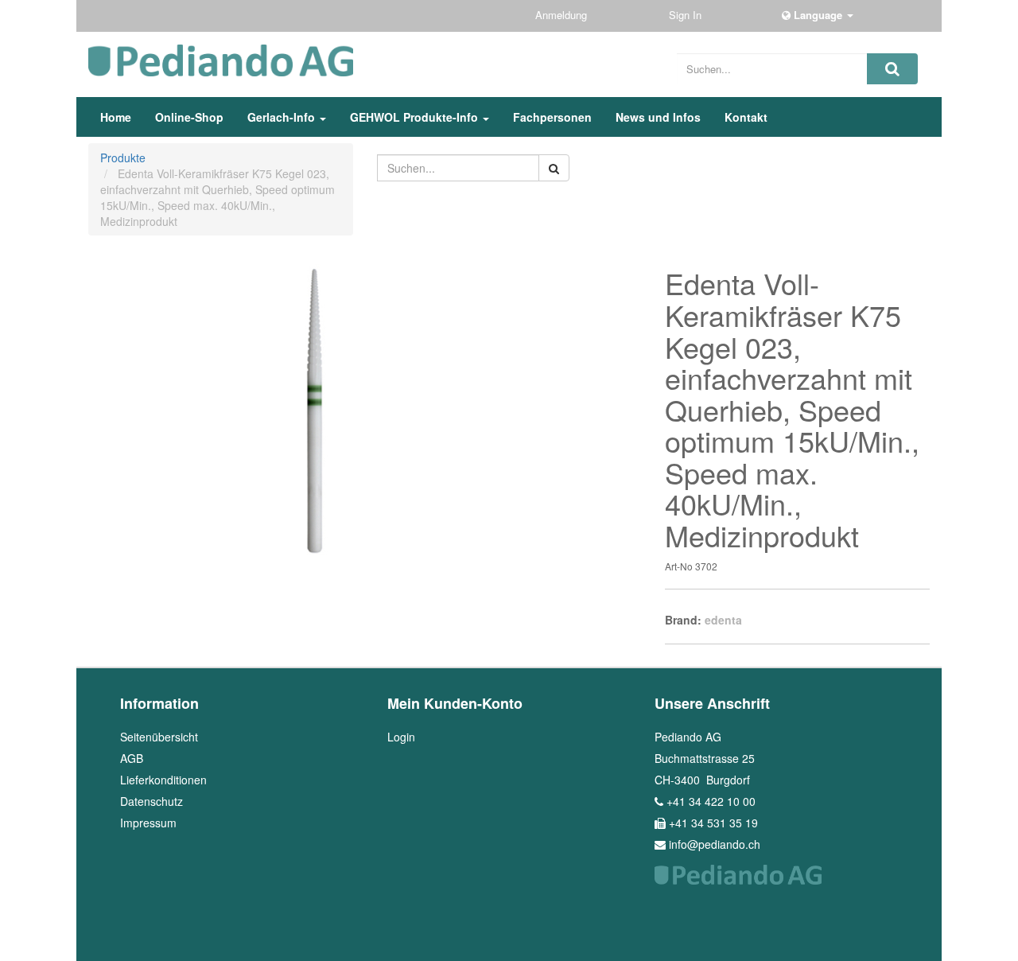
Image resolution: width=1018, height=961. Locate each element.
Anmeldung (562, 14)
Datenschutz (151, 801)
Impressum (148, 823)
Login (401, 737)
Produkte (123, 157)
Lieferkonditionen (163, 780)
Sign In (687, 14)
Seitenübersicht (159, 737)
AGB (131, 758)
